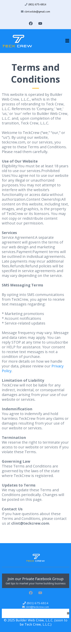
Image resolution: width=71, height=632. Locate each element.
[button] (67, 41)
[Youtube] (40, 23)
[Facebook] (31, 23)
